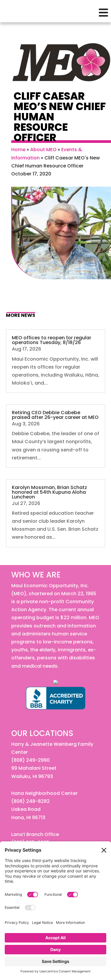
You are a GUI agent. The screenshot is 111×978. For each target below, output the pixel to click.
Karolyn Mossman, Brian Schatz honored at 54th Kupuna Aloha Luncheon (49, 492)
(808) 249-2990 (30, 760)
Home (18, 149)
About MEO (43, 149)
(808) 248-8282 (30, 801)
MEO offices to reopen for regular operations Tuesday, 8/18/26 (51, 340)
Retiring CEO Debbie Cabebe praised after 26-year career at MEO (55, 415)
